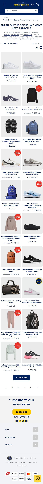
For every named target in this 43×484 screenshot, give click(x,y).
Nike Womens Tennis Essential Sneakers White (32, 301)
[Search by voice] (35, 11)
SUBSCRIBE (21, 412)
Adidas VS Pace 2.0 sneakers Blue (11, 109)
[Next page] (37, 387)
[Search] (7, 11)
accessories (28, 34)
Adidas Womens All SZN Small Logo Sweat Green (10, 366)
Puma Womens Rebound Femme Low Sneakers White (32, 77)
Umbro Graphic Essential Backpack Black (32, 333)
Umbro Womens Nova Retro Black (32, 237)
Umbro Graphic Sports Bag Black (11, 302)
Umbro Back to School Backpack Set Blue (32, 140)
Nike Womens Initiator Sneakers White (32, 173)
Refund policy (20, 462)
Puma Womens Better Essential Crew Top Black (32, 109)
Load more (21, 378)
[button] (4, 4)
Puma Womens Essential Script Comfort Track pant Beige (11, 334)
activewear (15, 34)
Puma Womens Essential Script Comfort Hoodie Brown (11, 238)
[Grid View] (40, 47)
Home (5, 17)
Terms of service (22, 466)
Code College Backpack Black (11, 270)
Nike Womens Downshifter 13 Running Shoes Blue (32, 205)
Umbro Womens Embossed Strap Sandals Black (10, 141)
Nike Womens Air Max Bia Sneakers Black (32, 270)
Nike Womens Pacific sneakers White (11, 173)
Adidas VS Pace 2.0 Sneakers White (11, 76)
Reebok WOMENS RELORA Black (32, 366)
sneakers (7, 34)
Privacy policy (32, 462)
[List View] (36, 47)
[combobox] (21, 11)
